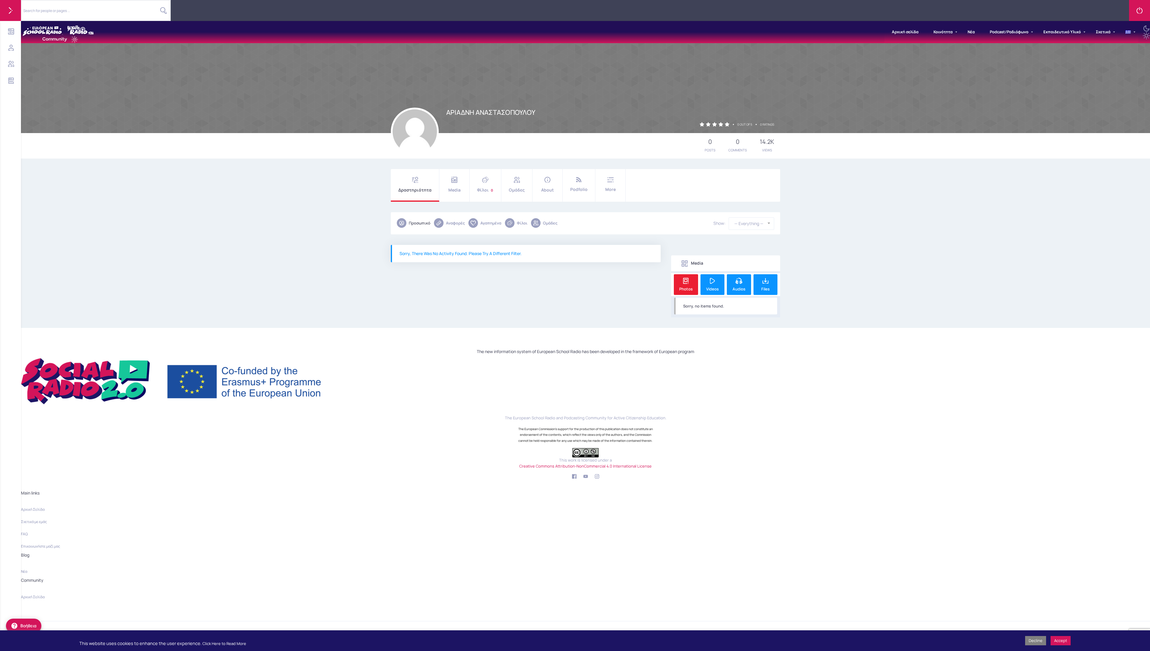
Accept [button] (1060, 640)
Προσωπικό (419, 223)
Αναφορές (455, 223)
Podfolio (579, 189)
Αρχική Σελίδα (33, 509)
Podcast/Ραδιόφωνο (1009, 31)
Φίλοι (485, 190)
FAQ (24, 534)
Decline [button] (1035, 640)
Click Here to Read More (224, 643)
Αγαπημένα (490, 223)
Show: (719, 223)
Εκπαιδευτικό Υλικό (1062, 31)
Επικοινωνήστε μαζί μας (40, 546)
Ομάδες (517, 190)
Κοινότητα (943, 31)
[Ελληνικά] (1128, 32)
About (547, 190)
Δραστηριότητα (415, 190)
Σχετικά (1103, 31)
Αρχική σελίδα (905, 31)
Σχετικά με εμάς (34, 521)
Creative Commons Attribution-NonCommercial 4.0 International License (585, 466)
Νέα (971, 31)
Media (454, 190)
